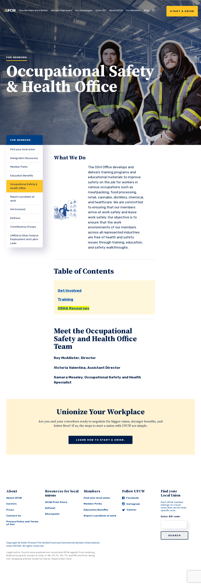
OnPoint (50, 508)
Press (10, 509)
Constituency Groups (23, 226)
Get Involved (17, 209)
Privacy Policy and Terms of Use (22, 523)
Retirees (15, 218)
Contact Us (13, 515)
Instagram (133, 504)
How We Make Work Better (33, 10)
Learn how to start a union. (100, 440)
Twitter (131, 509)
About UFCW (116, 10)
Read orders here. (62, 558)
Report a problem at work (22, 198)
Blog (146, 10)
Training (65, 299)
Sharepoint (52, 514)
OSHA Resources (73, 308)
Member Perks (19, 166)
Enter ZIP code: (171, 516)
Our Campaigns (83, 10)
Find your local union (22, 149)
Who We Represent (61, 10)
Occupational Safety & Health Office (23, 186)
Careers (11, 503)
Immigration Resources (24, 158)
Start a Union (182, 11)
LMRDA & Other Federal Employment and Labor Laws (24, 239)
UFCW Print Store (56, 502)
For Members (133, 10)
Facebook (132, 497)
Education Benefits (21, 175)
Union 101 (101, 10)
